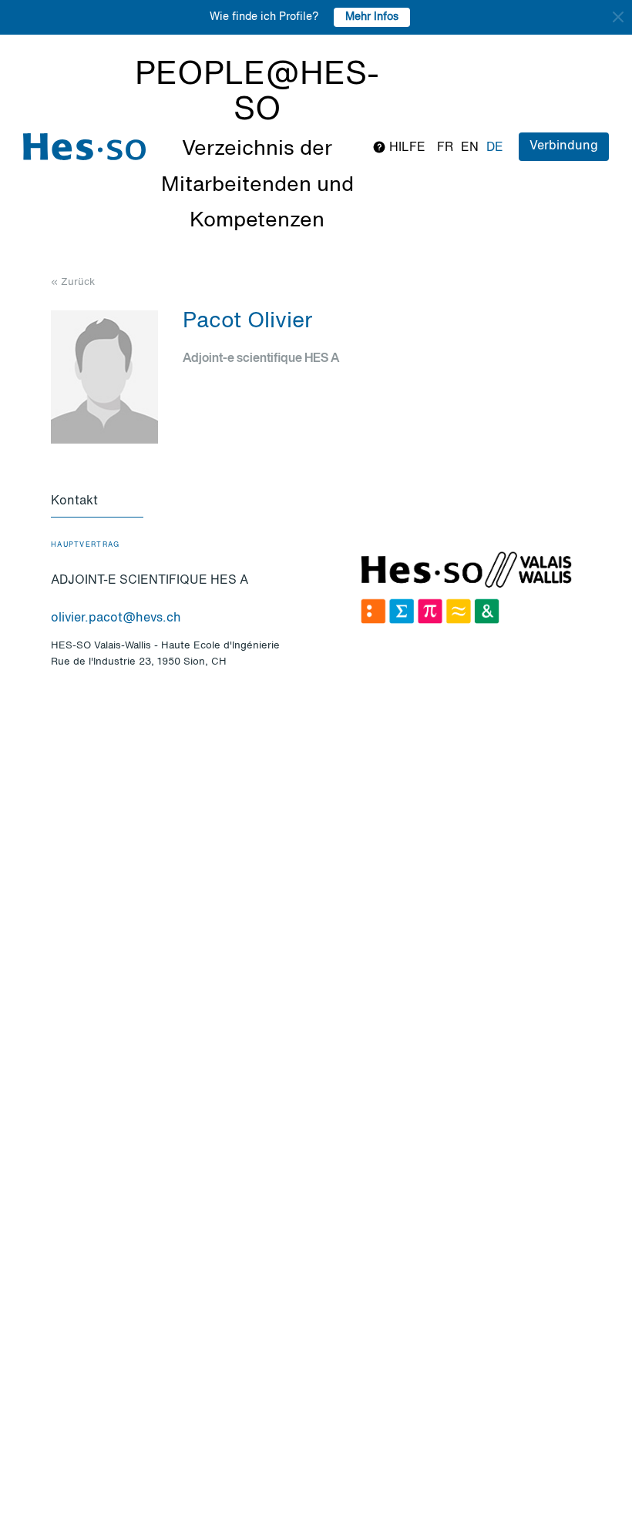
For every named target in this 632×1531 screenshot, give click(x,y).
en (470, 148)
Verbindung (563, 146)
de (494, 148)
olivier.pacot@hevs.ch (116, 618)
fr (445, 148)
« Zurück (73, 282)
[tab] (97, 502)
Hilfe (405, 148)
